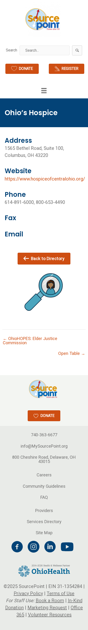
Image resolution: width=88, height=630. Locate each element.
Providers (44, 510)
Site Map (44, 532)
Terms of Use (60, 593)
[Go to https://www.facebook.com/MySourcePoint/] (17, 547)
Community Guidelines (44, 486)
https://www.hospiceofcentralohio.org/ (45, 179)
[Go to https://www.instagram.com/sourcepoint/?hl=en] (33, 547)
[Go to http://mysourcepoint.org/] (43, 19)
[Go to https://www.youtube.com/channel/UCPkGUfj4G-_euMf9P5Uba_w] (66, 547)
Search (11, 50)
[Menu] (44, 90)
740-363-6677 (44, 434)
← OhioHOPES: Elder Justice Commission (30, 340)
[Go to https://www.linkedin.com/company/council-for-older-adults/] (50, 547)
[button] (77, 50)
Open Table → (71, 353)
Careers (44, 474)
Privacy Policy (28, 593)
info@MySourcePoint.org (44, 446)
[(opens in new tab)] (44, 570)
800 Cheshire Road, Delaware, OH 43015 (44, 459)
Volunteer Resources (50, 614)
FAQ (44, 497)
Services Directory (44, 521)
